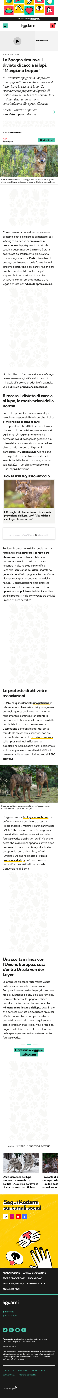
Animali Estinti (11, 1289)
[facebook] (23, 1330)
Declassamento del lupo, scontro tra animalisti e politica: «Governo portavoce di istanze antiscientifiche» (20, 1182)
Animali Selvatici (36, 1283)
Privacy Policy (38, 1371)
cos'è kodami (8, 1371)
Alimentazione (11, 1273)
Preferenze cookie (27, 1375)
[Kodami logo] (29, 26)
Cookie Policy (9, 1375)
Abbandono (35, 1278)
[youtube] (17, 1330)
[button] (5, 1216)
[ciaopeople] (10, 1388)
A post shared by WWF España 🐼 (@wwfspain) (28, 535)
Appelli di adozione (34, 1273)
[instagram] (11, 1330)
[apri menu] (5, 25)
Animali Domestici (13, 1283)
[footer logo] (11, 1303)
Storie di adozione (13, 1278)
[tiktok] (5, 1330)
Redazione (23, 1371)
